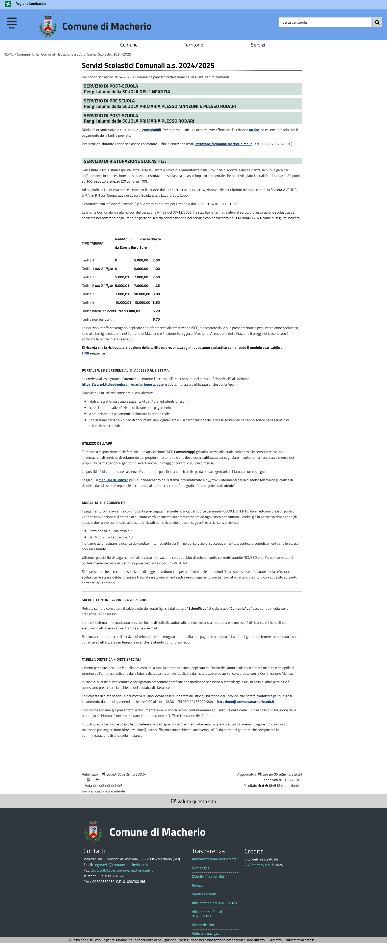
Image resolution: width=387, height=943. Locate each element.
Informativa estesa (300, 940)
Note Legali (200, 868)
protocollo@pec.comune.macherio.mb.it (122, 870)
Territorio (193, 45)
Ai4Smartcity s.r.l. (257, 865)
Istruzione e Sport (71, 54)
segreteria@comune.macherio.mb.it (121, 864)
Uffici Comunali (44, 54)
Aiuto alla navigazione (208, 933)
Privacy (197, 885)
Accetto (276, 940)
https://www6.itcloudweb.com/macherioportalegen (123, 384)
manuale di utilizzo (113, 480)
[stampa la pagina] (89, 780)
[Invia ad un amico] (98, 780)
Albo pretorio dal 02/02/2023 (214, 903)
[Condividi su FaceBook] (285, 780)
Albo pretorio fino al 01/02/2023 (207, 914)
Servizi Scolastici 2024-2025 (109, 54)
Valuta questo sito (196, 801)
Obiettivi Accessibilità (208, 876)
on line (254, 129)
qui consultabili (148, 129)
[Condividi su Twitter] (297, 780)
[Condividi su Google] (291, 780)
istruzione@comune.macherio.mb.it (223, 144)
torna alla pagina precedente (103, 791)
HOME (8, 54)
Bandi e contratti (204, 894)
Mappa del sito (203, 925)
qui (208, 480)
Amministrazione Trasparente (214, 859)
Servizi (258, 45)
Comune (129, 45)
